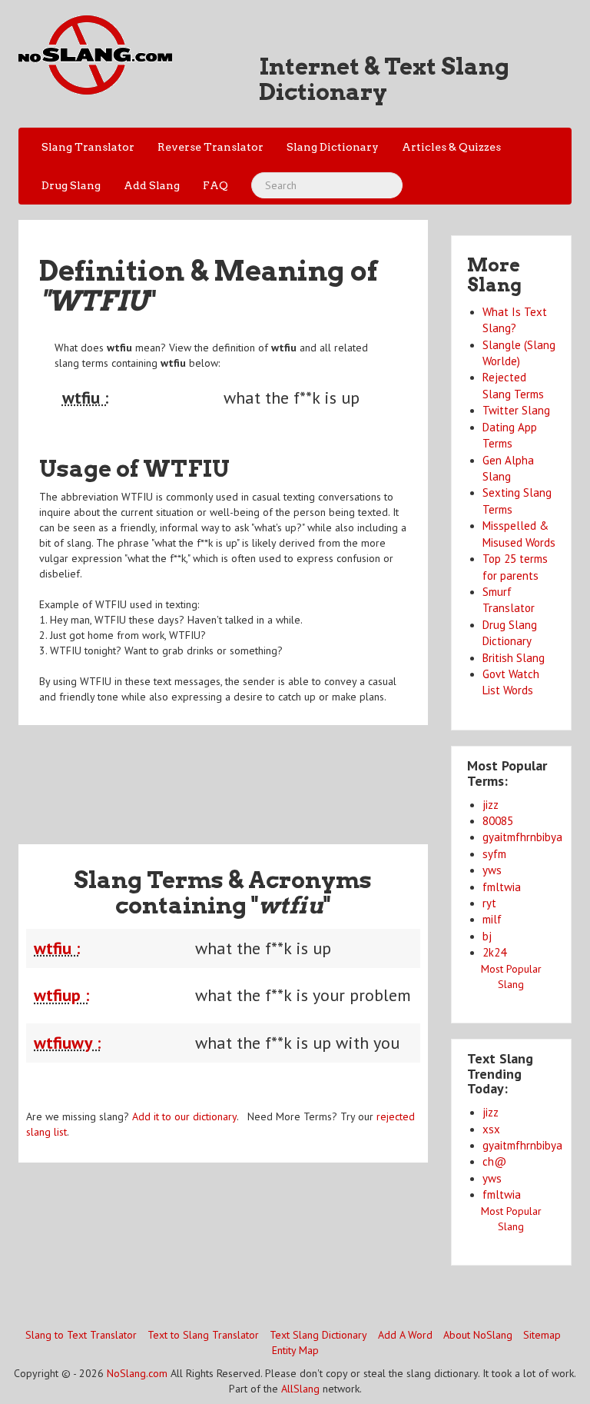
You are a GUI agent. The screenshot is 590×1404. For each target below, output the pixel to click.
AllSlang (300, 1389)
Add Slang (152, 185)
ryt (489, 903)
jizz (490, 804)
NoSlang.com (137, 1373)
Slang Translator (87, 147)
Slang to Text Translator (81, 1335)
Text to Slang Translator (203, 1335)
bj (487, 936)
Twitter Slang (516, 410)
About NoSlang (477, 1335)
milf (492, 919)
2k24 (494, 952)
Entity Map (295, 1350)
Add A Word (405, 1335)
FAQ (215, 185)
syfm (494, 854)
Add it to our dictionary (184, 1116)
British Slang (513, 657)
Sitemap (542, 1335)
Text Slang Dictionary (318, 1335)
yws (492, 870)
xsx (491, 1129)
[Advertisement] (298, 775)
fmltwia (501, 887)
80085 (497, 820)
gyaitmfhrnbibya (522, 837)
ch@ (494, 1161)
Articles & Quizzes (451, 147)
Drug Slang (71, 185)
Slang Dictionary (333, 147)
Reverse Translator (210, 147)
